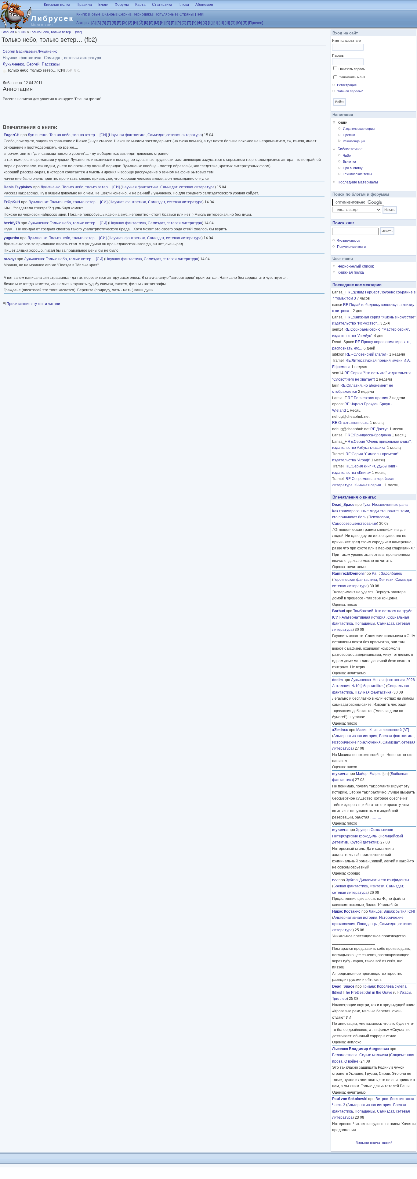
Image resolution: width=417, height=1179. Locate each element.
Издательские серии (359, 128)
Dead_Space (343, 504)
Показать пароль (352, 69)
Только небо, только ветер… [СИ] (78, 135)
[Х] (205, 23)
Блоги (103, 4)
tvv (335, 880)
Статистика (162, 4)
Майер (362, 774)
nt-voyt (10, 259)
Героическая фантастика (355, 579)
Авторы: (83, 23)
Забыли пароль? (350, 91)
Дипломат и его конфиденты (384, 880)
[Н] (162, 23)
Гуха (366, 504)
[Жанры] (109, 14)
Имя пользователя (346, 40)
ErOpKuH (12, 202)
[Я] (245, 23)
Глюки (184, 4)
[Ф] (199, 23)
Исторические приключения (356, 742)
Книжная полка (57, 4)
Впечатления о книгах (354, 497)
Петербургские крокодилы (355, 836)
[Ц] (210, 23)
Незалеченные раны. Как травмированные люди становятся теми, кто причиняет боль (371, 510)
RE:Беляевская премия (368, 398)
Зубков (351, 880)
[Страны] (186, 14)
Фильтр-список (348, 240)
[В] (104, 23)
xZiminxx (340, 730)
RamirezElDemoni (348, 573)
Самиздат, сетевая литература (174, 135)
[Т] (189, 23)
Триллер (339, 998)
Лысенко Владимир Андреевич (360, 1049)
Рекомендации (354, 141)
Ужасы (405, 992)
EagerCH (12, 135)
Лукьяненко (38, 135)
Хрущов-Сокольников (374, 830)
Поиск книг (343, 223)
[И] (135, 23)
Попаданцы (365, 623)
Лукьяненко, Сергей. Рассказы (31, 64)
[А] (93, 23)
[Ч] (215, 23)
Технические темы (357, 174)
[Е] (119, 23)
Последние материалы (358, 182)
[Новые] (94, 14)
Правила (84, 4)
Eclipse (375, 774)
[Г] (109, 23)
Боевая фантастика (396, 736)
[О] (167, 23)
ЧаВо (347, 155)
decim (337, 680)
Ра (375, 573)
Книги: (81, 14)
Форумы (122, 4)
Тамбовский (363, 611)
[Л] (151, 23)
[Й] (141, 23)
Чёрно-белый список (356, 266)
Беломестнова (344, 1055)
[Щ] (227, 23)
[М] (156, 23)
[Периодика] (142, 14)
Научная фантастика (127, 135)
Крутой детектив (364, 842)
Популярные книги (351, 246)
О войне (351, 1061)
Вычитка (349, 161)
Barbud (338, 611)
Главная (8, 32)
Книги (22, 32)
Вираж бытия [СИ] (399, 911)
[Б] (98, 23)
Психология (378, 517)
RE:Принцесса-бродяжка (369, 435)
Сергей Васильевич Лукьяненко (30, 51)
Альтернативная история (364, 617)
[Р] (178, 23)
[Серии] (124, 14)
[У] (194, 23)
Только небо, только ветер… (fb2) (56, 32)
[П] (173, 23)
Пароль (338, 55)
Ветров (381, 1099)
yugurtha (11, 238)
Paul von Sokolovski (349, 1099)
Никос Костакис (346, 911)
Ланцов (375, 911)
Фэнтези (386, 579)
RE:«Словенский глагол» (366, 354)
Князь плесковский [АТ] (389, 730)
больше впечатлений (374, 1143)
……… (375, 817)
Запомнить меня (352, 77)
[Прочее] (255, 23)
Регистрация (347, 85)
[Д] (114, 23)
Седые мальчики (373, 1055)
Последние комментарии (357, 284)
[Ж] (124, 23)
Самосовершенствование (354, 523)
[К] (146, 23)
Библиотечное (350, 149)
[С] (184, 23)
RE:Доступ (379, 429)
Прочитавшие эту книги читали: (33, 304)
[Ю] (239, 23)
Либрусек (52, 18)
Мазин (362, 730)
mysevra (340, 774)
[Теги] (199, 14)
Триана (369, 986)
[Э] (233, 23)
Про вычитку (353, 168)
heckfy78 (12, 223)
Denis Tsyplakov (18, 187)
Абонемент (205, 4)
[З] (130, 23)
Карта (140, 4)
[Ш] (221, 23)
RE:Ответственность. (350, 423)
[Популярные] (166, 14)
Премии (349, 135)
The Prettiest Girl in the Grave (368, 992)
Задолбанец (391, 573)
